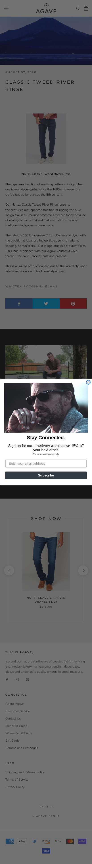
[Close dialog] (88, 382)
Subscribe (46, 475)
